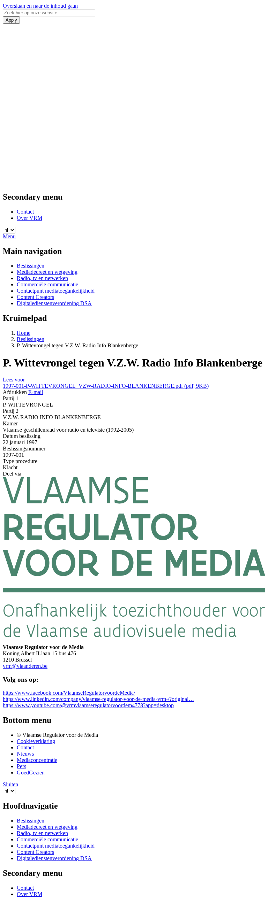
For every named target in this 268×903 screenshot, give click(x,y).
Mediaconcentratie (37, 760)
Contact (25, 212)
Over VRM (29, 218)
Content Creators (35, 297)
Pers (21, 766)
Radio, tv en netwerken (42, 278)
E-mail (35, 392)
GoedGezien (31, 772)
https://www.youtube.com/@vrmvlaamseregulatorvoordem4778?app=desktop (88, 705)
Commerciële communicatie (47, 284)
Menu (9, 236)
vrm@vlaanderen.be (25, 666)
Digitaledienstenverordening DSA (54, 303)
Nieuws (25, 754)
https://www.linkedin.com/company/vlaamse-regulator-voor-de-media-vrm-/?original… (98, 699)
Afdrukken (15, 392)
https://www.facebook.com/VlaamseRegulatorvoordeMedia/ (69, 693)
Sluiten (10, 784)
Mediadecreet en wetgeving (47, 272)
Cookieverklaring (36, 741)
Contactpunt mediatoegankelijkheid (56, 291)
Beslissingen (30, 266)
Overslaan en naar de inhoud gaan (40, 6)
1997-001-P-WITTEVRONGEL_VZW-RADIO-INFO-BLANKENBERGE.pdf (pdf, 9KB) (106, 386)
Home (23, 333)
